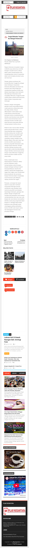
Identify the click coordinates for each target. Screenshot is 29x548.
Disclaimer (5, 534)
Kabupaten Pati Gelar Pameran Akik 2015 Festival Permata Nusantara (13, 435)
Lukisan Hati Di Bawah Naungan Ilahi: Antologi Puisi (12, 339)
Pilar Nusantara (16, 542)
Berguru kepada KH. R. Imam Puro (13, 366)
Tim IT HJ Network (17, 544)
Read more (7, 353)
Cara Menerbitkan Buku (8, 536)
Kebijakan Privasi (12, 534)
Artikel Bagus (9, 31)
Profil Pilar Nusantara (19, 536)
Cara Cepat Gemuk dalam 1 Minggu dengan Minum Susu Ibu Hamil (13, 412)
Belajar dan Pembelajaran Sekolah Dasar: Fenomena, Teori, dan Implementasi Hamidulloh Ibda (13, 359)
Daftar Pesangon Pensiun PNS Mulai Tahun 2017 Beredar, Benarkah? (13, 389)
